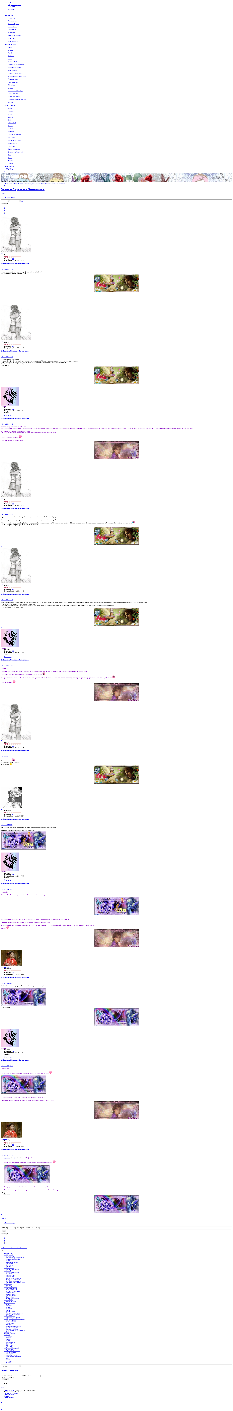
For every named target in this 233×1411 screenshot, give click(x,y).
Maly (2, 253)
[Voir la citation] (14, 1158)
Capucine (3, 406)
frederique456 (5, 967)
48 (12, 814)
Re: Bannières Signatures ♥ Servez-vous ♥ (15, 263)
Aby (2, 809)
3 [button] (4, 211)
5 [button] (4, 213)
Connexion (4, 1392)
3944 (13, 409)
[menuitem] (14, 5)
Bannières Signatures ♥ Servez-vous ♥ (23, 189)
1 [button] (4, 208)
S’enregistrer (14, 1392)
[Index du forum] (19, 178)
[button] (4, 206)
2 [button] (4, 209)
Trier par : (18, 1249)
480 (13, 259)
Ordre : (29, 1249)
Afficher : (4, 1249)
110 (13, 972)
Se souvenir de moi (9, 1399)
